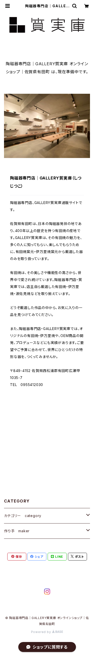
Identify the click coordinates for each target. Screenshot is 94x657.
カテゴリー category (22, 516)
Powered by (41, 632)
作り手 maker (17, 531)
